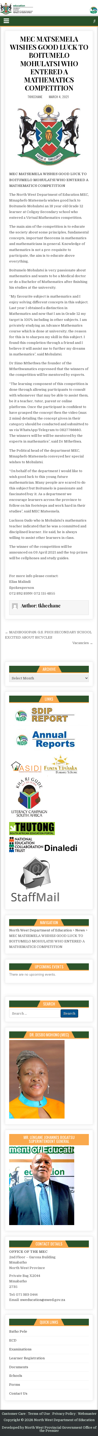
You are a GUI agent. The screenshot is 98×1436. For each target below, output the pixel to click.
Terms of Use (39, 1414)
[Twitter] (74, 21)
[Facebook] (79, 21)
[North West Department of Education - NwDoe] (49, 9)
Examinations (20, 1349)
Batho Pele (18, 1331)
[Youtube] (89, 21)
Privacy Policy (64, 1414)
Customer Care (14, 1414)
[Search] (94, 21)
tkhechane (34, 96)
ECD (12, 1340)
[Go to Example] (48, 726)
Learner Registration (27, 1358)
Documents (18, 1367)
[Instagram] (84, 21)
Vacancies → (82, 643)
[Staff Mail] (35, 903)
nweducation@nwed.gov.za (42, 1300)
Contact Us (18, 1393)
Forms (14, 1385)
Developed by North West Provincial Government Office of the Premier (49, 1429)
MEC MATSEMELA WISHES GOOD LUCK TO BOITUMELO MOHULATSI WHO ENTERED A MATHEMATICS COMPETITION (49, 63)
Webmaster (87, 1414)
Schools (15, 1376)
